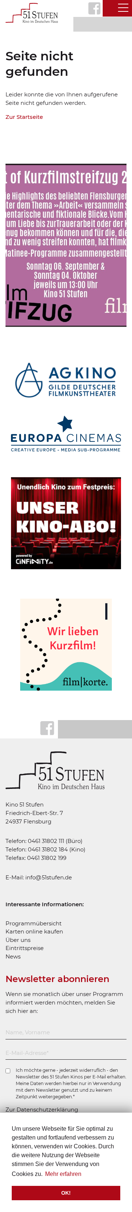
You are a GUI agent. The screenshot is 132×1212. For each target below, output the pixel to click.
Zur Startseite (24, 116)
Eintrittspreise (25, 948)
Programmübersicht (34, 923)
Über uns (18, 939)
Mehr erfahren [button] (63, 1174)
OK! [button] (66, 1193)
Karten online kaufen (34, 931)
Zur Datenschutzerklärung (42, 1109)
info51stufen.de (48, 877)
